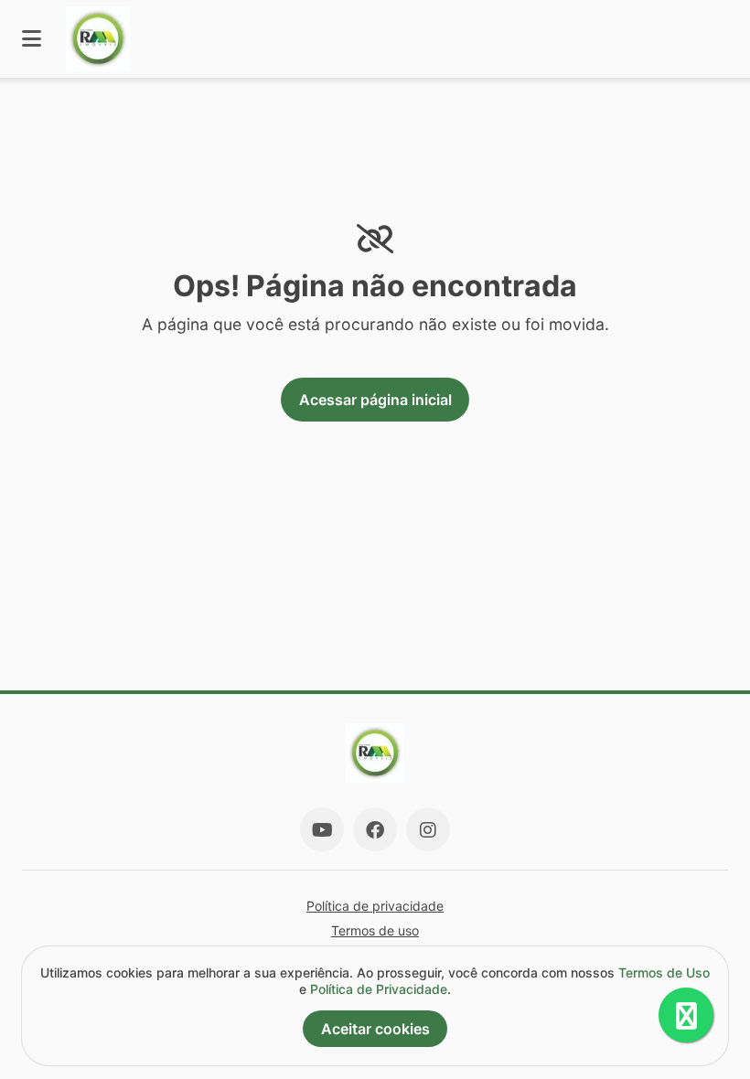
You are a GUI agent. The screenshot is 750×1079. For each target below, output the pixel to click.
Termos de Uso (664, 972)
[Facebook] (375, 829)
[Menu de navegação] (31, 39)
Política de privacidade (375, 905)
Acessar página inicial (375, 399)
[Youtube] (322, 829)
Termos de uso (375, 930)
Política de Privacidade (378, 989)
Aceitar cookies (375, 1029)
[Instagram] (428, 829)
